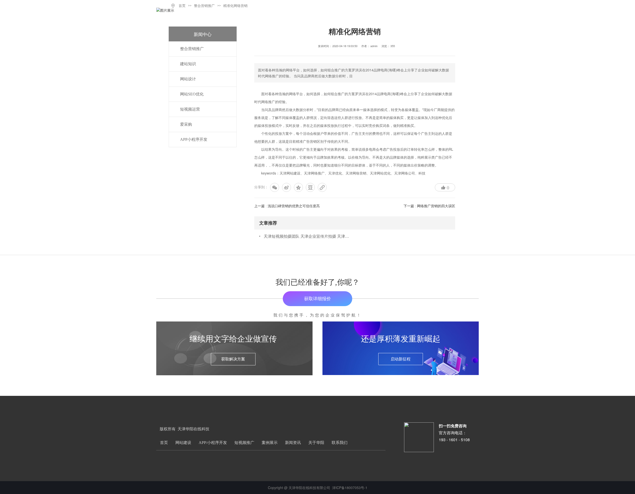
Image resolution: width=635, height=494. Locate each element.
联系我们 (340, 442)
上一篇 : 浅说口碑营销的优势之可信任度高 (287, 206)
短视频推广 (244, 442)
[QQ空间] (298, 187)
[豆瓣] (310, 187)
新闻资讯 (293, 442)
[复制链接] (322, 187)
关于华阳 (316, 442)
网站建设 (183, 442)
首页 (164, 442)
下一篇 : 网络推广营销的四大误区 (429, 206)
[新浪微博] (286, 187)
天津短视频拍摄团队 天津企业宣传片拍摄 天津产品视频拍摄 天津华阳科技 (308, 236)
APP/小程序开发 (213, 442)
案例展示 (270, 442)
